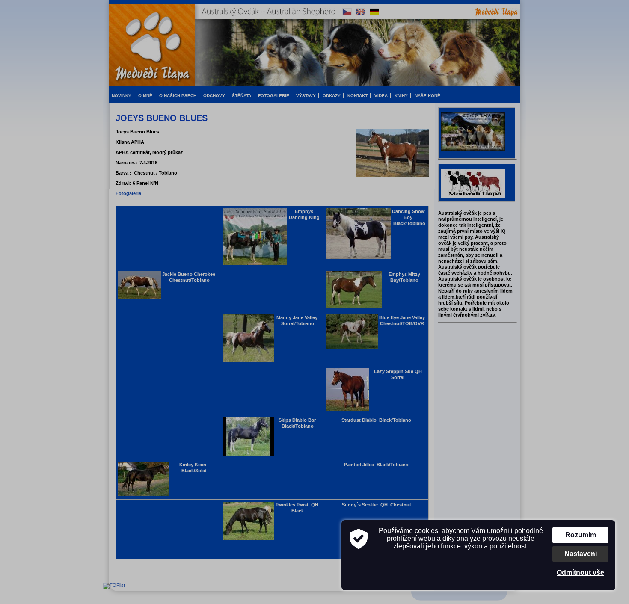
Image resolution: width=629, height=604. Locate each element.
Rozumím (580, 535)
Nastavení (580, 553)
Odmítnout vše (580, 572)
